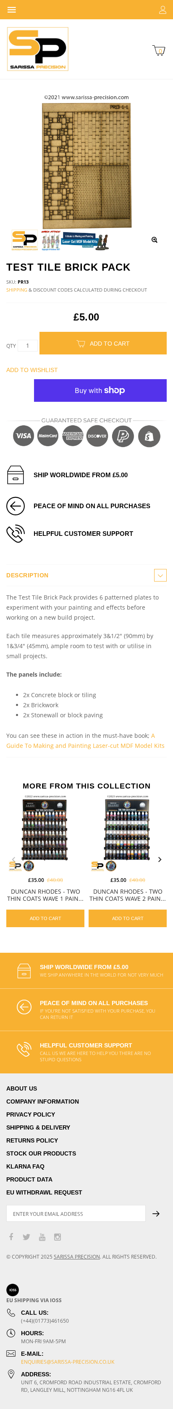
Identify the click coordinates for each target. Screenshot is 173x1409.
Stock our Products (41, 1153)
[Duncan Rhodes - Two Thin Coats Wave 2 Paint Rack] (128, 833)
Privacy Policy (30, 1114)
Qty (11, 345)
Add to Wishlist (32, 370)
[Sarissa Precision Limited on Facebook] (11, 1237)
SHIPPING (16, 290)
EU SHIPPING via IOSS (34, 1300)
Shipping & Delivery (38, 1127)
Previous (13, 860)
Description (27, 575)
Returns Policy (32, 1140)
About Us (21, 1088)
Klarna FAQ (25, 1166)
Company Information (42, 1101)
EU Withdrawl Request (44, 1192)
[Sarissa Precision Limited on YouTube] (42, 1237)
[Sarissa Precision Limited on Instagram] (58, 1237)
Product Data (29, 1179)
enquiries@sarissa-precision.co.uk (67, 1361)
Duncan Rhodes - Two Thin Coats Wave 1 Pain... (45, 894)
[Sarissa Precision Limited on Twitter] (26, 1237)
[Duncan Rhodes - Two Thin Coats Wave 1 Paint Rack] (45, 833)
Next (159, 860)
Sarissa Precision (77, 1256)
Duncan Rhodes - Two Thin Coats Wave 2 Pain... (127, 894)
